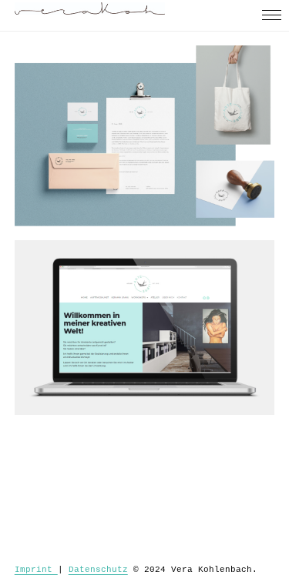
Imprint (36, 569)
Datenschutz (98, 569)
